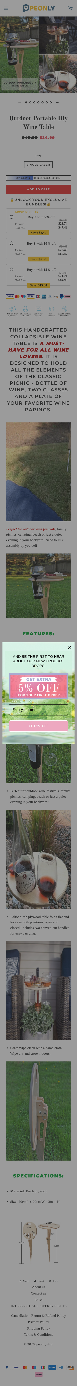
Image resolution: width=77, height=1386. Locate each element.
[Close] (70, 647)
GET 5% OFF (38, 726)
